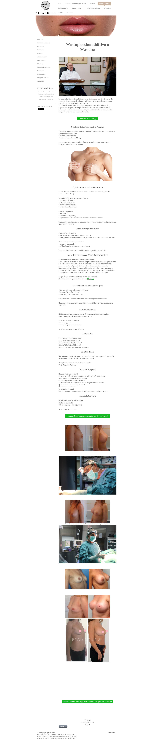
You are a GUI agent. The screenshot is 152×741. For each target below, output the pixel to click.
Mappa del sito (50, 732)
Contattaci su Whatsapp (87, 118)
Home (87, 724)
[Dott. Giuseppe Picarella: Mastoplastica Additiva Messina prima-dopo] (87, 511)
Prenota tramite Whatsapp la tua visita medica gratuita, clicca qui (87, 701)
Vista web (111, 732)
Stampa (41, 732)
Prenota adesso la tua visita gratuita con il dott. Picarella (87, 416)
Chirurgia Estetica (87, 722)
